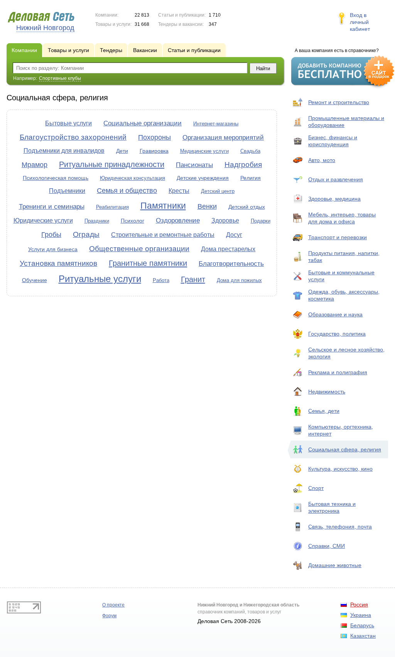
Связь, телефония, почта (340, 527)
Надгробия (243, 164)
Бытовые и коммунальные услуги (341, 275)
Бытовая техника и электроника (332, 507)
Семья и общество (127, 190)
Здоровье (225, 220)
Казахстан (363, 636)
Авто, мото (321, 160)
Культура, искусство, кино (340, 469)
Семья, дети (323, 411)
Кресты (179, 190)
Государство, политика (337, 334)
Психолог (132, 221)
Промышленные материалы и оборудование (346, 121)
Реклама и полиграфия (337, 372)
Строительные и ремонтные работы (162, 234)
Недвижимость (326, 391)
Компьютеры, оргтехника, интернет (340, 430)
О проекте (113, 605)
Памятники (163, 206)
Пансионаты (194, 165)
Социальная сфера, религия (344, 449)
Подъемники (67, 190)
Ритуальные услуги (100, 279)
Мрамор (34, 165)
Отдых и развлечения (335, 179)
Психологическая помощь (55, 178)
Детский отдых (246, 207)
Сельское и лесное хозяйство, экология (346, 353)
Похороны (154, 137)
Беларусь (362, 625)
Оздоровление (178, 220)
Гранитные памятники (148, 263)
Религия (250, 178)
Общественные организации (139, 249)
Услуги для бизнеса (53, 249)
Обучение (34, 280)
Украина (360, 615)
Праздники (96, 221)
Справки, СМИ (326, 546)
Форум (109, 615)
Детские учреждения (203, 178)
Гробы (51, 234)
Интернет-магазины (215, 124)
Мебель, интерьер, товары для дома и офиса (342, 218)
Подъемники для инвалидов (64, 150)
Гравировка (154, 151)
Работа (161, 280)
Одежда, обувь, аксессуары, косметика (344, 295)
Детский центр (218, 191)
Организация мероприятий (223, 137)
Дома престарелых (228, 249)
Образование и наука (335, 314)
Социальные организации (142, 123)
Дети (122, 151)
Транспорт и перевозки (337, 237)
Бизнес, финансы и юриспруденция (332, 140)
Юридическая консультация (132, 178)
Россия (359, 604)
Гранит (193, 279)
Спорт (316, 488)
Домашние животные (334, 565)
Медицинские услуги (204, 151)
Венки (207, 206)
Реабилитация (112, 207)
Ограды (86, 234)
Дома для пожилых (239, 280)
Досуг (234, 234)
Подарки (260, 221)
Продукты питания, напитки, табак (344, 256)
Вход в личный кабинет (360, 22)
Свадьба (250, 151)
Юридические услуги (43, 220)
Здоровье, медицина (334, 199)
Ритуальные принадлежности (111, 164)
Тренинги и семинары (51, 206)
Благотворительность (231, 263)
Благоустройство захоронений (73, 137)
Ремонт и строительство (338, 102)
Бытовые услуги (68, 123)
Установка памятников (58, 263)
